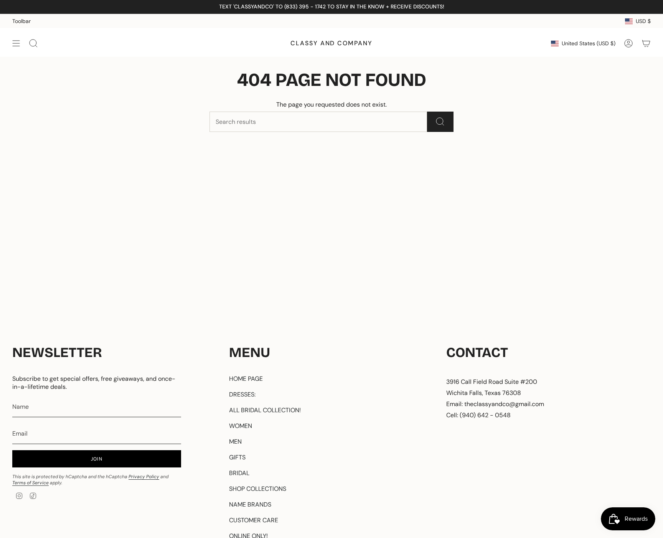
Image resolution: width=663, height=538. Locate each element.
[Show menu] (16, 43)
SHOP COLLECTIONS (257, 489)
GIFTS (237, 457)
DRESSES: (242, 394)
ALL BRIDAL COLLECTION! (265, 410)
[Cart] (646, 43)
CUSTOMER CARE (253, 520)
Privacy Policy (144, 477)
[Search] (440, 122)
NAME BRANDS (250, 504)
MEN (235, 442)
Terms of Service (30, 483)
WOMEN (240, 426)
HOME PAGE (246, 379)
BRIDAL (239, 473)
